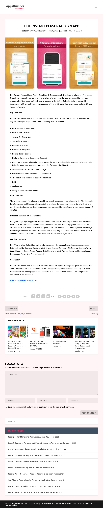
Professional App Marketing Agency (56, 503)
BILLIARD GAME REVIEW (59, 342)
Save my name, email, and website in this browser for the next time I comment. (41, 407)
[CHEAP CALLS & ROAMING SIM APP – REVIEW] (40, 332)
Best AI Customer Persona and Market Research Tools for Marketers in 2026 (42, 443)
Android (63, 31)
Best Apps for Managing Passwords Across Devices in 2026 (33, 437)
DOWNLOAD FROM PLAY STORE (23, 280)
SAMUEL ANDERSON (38, 31)
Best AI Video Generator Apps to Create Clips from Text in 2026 (36, 474)
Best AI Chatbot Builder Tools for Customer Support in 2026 (34, 486)
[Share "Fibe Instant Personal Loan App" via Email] (48, 296)
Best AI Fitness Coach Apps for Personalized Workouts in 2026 (35, 455)
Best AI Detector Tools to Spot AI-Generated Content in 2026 (35, 492)
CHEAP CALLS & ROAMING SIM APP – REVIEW (39, 343)
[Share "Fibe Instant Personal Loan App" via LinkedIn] (43, 296)
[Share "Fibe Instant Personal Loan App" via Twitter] (38, 296)
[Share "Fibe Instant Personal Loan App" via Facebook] (33, 296)
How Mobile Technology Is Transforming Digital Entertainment (36, 480)
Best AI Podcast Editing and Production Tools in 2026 (31, 467)
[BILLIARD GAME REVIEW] (63, 332)
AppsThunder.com (19, 503)
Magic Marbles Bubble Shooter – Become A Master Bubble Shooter (15, 344)
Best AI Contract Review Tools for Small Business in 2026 (33, 461)
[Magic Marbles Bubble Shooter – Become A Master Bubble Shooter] (18, 332)
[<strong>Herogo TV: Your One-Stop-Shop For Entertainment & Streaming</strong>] (85, 332)
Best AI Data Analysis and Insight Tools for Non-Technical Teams (37, 449)
